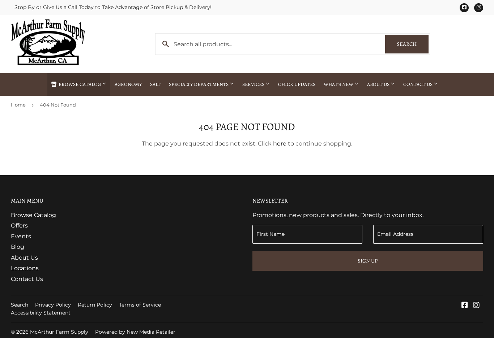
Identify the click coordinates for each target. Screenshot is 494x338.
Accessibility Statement (41, 313)
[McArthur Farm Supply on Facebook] (464, 305)
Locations (25, 268)
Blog (17, 246)
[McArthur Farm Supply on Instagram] (476, 305)
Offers (19, 225)
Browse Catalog (80, 84)
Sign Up (368, 260)
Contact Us (418, 84)
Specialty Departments (199, 84)
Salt (155, 84)
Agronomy (128, 84)
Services (253, 84)
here (279, 143)
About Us (379, 84)
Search (413, 44)
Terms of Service (140, 305)
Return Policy (95, 305)
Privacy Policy (53, 305)
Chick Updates (296, 84)
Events (21, 236)
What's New (339, 84)
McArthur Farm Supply (59, 332)
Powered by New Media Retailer (135, 332)
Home (18, 105)
